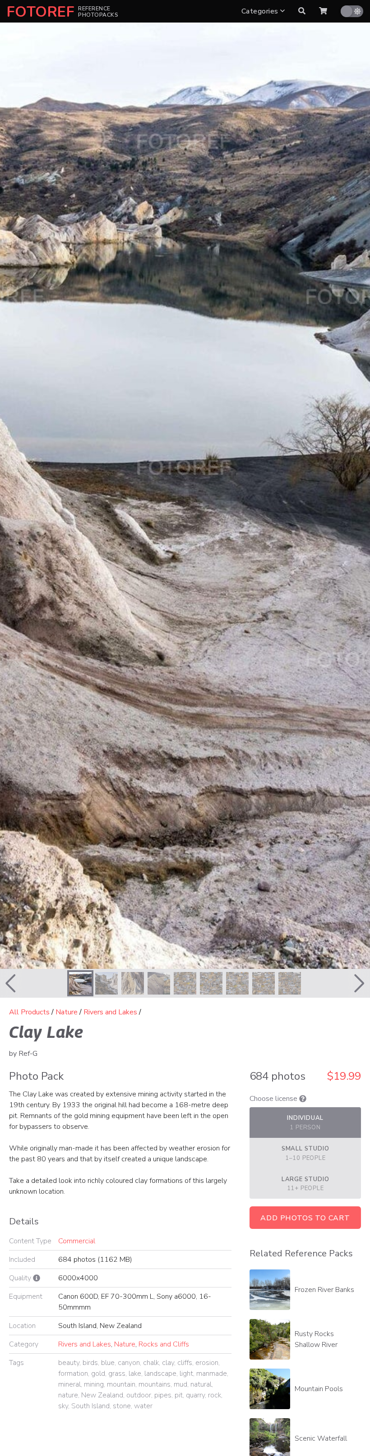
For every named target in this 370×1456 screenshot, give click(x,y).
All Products (29, 1012)
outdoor (138, 1395)
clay (168, 1363)
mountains (155, 1384)
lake (135, 1373)
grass (116, 1373)
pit (179, 1395)
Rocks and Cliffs (164, 1344)
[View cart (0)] (323, 11)
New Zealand (102, 1395)
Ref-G (27, 1054)
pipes (162, 1395)
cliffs (184, 1363)
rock (214, 1395)
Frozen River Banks (324, 1290)
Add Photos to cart (305, 1218)
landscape (160, 1373)
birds (90, 1363)
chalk (151, 1363)
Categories (260, 11)
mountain (121, 1384)
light (186, 1373)
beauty (68, 1363)
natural (201, 1384)
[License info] (302, 1099)
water (143, 1406)
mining (94, 1384)
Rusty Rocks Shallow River (316, 1339)
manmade (211, 1373)
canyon (129, 1363)
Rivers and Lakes (110, 1012)
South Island (90, 1406)
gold (98, 1373)
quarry (195, 1395)
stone (122, 1406)
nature (68, 1395)
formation (73, 1373)
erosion (206, 1363)
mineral (69, 1384)
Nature (67, 1012)
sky (63, 1406)
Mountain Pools (319, 1389)
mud (180, 1384)
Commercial (76, 1241)
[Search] (301, 11)
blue (108, 1363)
